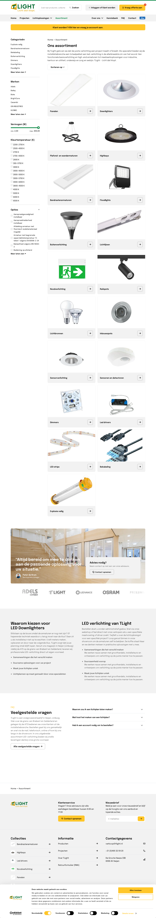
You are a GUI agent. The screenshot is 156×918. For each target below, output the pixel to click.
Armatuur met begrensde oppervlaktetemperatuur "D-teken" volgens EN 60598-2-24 (26, 238)
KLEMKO (14, 110)
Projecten (24, 18)
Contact (132, 18)
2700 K (16, 152)
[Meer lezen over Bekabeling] (140, 466)
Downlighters (16, 64)
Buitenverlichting (18, 56)
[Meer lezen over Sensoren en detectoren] (140, 377)
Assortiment (61, 18)
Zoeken (75, 7)
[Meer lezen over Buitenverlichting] (90, 244)
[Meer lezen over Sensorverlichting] (90, 377)
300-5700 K (18, 163)
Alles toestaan (136, 890)
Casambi (14, 102)
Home (13, 18)
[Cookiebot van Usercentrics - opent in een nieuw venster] (15, 913)
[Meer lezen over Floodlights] (140, 200)
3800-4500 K (19, 185)
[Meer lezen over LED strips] (90, 466)
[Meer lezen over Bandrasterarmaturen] (90, 200)
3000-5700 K (18, 178)
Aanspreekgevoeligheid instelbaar (24, 215)
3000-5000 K (18, 174)
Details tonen (128, 913)
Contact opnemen (103, 572)
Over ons (96, 18)
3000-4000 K (18, 170)
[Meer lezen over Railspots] (140, 289)
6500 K (16, 200)
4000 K (16, 189)
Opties (14, 209)
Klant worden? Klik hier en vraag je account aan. (78, 27)
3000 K (16, 167)
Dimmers (14, 60)
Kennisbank (112, 18)
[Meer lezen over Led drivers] (140, 422)
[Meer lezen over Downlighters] (140, 111)
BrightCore (15, 98)
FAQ (123, 18)
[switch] (70, 913)
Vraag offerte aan (133, 7)
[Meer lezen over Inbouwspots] (140, 333)
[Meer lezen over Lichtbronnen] (90, 333)
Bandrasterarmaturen (20, 48)
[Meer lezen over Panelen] (90, 111)
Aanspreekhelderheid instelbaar (23, 221)
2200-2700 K (18, 144)
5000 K (16, 193)
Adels (13, 86)
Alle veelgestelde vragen (27, 746)
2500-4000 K (18, 148)
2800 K (16, 159)
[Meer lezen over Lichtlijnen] (140, 244)
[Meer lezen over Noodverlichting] (90, 289)
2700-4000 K (18, 155)
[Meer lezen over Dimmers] (90, 422)
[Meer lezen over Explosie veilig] (90, 511)
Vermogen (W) (19, 124)
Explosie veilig (16, 44)
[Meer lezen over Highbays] (140, 155)
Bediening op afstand (23, 250)
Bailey (13, 90)
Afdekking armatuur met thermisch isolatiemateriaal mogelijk (25, 229)
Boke (13, 94)
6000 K (16, 197)
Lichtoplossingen (41, 18)
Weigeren (136, 897)
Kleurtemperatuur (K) (23, 139)
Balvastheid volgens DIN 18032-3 (27, 245)
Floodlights (15, 68)
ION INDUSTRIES (17, 106)
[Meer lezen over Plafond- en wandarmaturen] (90, 155)
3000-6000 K (18, 182)
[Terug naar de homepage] (23, 7)
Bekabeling (15, 52)
